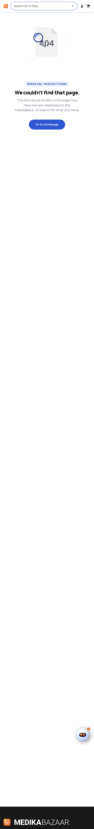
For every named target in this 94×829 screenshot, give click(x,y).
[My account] (82, 6)
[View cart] (89, 6)
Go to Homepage (47, 124)
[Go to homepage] (5, 6)
